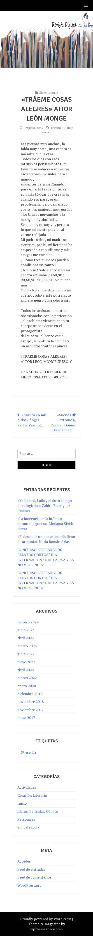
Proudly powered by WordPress (45, 918)
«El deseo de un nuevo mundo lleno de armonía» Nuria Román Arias (46, 539)
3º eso (28, 752)
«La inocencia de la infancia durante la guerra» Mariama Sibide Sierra (45, 523)
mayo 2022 (26, 661)
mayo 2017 (26, 717)
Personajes (26, 819)
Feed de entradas (31, 869)
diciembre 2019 (29, 693)
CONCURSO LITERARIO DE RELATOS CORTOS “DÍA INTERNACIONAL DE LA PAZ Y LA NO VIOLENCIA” (45, 557)
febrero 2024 (28, 622)
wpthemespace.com (46, 929)
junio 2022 (26, 653)
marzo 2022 (27, 677)
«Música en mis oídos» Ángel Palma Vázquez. (31, 420)
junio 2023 (26, 629)
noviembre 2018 (30, 701)
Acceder (23, 861)
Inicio (22, 803)
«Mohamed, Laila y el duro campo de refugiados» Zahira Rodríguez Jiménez (44, 505)
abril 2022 (25, 669)
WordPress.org (29, 885)
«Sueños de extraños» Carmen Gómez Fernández (63, 422)
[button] (86, 5)
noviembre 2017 (30, 709)
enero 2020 (26, 685)
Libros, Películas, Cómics (37, 811)
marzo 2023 (27, 645)
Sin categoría (48, 92)
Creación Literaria (32, 795)
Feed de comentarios (34, 877)
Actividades (26, 787)
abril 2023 (25, 637)
